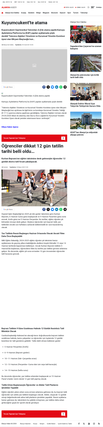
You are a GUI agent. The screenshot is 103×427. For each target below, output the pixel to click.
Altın (4, 2)
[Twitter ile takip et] (83, 424)
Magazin (46, 13)
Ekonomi (54, 13)
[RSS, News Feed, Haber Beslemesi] (98, 424)
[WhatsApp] (60, 87)
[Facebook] (44, 87)
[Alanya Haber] (9, 7)
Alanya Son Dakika (12, 13)
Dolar (28, 2)
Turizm (75, 13)
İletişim (42, 424)
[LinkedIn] (56, 87)
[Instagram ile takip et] (93, 424)
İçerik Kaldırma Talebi (65, 424)
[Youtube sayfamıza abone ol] (88, 424)
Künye (35, 424)
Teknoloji (83, 13)
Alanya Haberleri (25, 424)
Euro (39, 2)
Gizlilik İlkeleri (51, 424)
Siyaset (62, 13)
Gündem (31, 13)
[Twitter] (48, 87)
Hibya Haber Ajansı (10, 127)
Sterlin (50, 2)
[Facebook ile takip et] (78, 424)
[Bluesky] (52, 87)
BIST (15, 2)
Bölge (38, 13)
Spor (69, 13)
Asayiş (23, 13)
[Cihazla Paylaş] (65, 87)
